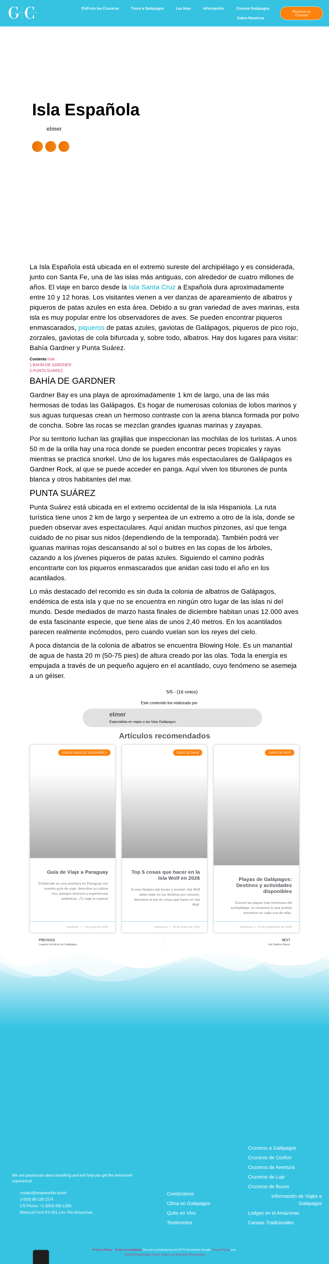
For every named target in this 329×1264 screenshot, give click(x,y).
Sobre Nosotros (250, 18)
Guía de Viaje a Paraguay (77, 872)
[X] (318, 1131)
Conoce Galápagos (252, 8)
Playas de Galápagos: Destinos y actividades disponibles (264, 885)
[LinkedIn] (294, 1131)
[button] (37, 146)
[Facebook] (282, 1131)
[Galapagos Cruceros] (22, 19)
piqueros (91, 327)
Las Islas (183, 8)
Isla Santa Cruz (152, 287)
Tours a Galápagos (147, 8)
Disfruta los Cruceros (100, 8)
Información (213, 8)
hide (51, 359)
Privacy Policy (221, 1249)
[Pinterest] (306, 1131)
